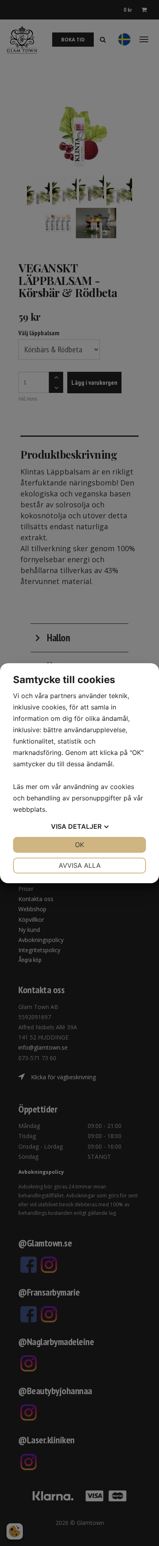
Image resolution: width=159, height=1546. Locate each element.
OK (79, 845)
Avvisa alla (80, 865)
